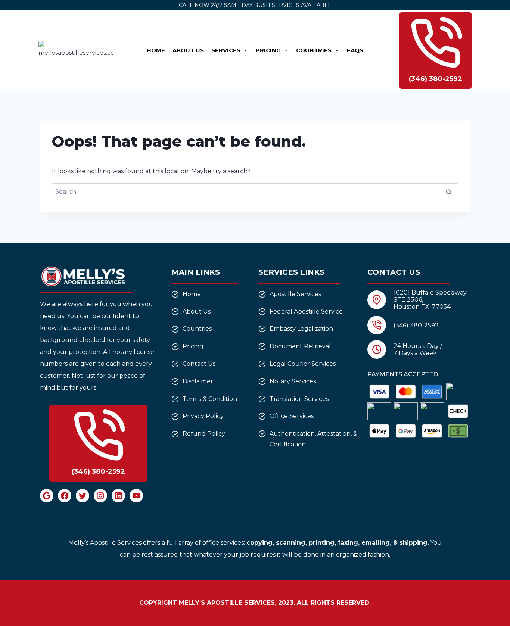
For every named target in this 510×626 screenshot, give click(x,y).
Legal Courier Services (303, 363)
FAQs (355, 50)
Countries (314, 50)
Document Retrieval (300, 346)
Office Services (292, 416)
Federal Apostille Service (306, 311)
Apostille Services (295, 294)
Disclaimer (198, 381)
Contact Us (199, 363)
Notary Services (293, 381)
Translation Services (299, 398)
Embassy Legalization (301, 328)
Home (156, 50)
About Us (188, 50)
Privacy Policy (203, 416)
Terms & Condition (210, 398)
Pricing (268, 50)
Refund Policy (204, 433)
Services (225, 50)
